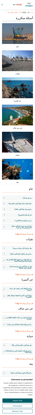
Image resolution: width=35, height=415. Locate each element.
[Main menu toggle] (2, 4)
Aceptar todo (17, 401)
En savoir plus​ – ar (14, 12)
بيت (32, 12)
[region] (17, 396)
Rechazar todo (17, 411)
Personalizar (17, 406)
